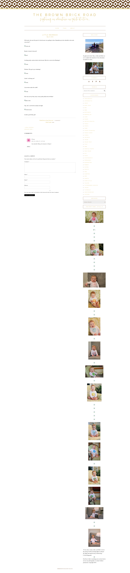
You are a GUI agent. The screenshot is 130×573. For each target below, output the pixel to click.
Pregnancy (87, 160)
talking (86, 183)
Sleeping (87, 173)
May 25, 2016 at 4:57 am (38, 141)
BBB (85, 110)
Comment (26, 161)
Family (86, 123)
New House (87, 151)
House (86, 139)
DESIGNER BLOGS (68, 568)
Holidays (87, 137)
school (86, 167)
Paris (86, 155)
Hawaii (86, 135)
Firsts (86, 125)
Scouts (86, 169)
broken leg (87, 114)
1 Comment (57, 120)
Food (85, 128)
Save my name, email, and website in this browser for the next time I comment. (41, 192)
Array (86, 103)
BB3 (85, 107)
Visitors (87, 194)
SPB (53, 122)
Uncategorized (89, 192)
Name (26, 174)
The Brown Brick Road (65, 15)
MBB (85, 146)
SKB (85, 171)
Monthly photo (89, 148)
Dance (86, 119)
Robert (86, 164)
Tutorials (87, 189)
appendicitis (88, 100)
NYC (85, 153)
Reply (28, 146)
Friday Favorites (89, 130)
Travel (86, 187)
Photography (88, 157)
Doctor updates (89, 121)
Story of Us (88, 180)
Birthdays (87, 112)
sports (86, 178)
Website (26, 185)
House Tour (88, 141)
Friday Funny (88, 132)
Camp (86, 116)
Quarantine (88, 162)
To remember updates (91, 185)
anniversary (88, 98)
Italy (85, 144)
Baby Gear (87, 105)
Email (26, 180)
